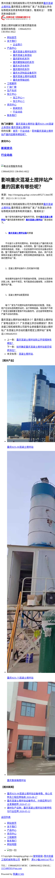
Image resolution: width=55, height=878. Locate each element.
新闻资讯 (17, 108)
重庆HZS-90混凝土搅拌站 (20, 447)
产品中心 (11, 48)
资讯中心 (11, 104)
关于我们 (11, 41)
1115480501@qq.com (11, 868)
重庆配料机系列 (21, 58)
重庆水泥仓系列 (21, 66)
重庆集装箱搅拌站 (16, 780)
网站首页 (11, 37)
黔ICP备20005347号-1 (42, 859)
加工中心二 (19, 101)
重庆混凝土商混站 (22, 55)
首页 (15, 131)
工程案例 (11, 83)
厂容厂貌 (11, 87)
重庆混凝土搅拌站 (25, 124)
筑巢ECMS (18, 874)
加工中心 (11, 94)
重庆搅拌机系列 (21, 69)
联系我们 (11, 115)
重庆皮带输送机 (21, 80)
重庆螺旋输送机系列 (23, 62)
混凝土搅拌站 (26, 354)
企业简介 (17, 44)
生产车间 (11, 90)
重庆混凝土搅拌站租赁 (24, 76)
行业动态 (17, 112)
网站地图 (11, 844)
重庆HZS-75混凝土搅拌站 (20, 678)
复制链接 (38, 856)
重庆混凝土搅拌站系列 (24, 51)
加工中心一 (19, 97)
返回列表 (6, 817)
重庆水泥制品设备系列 (24, 73)
